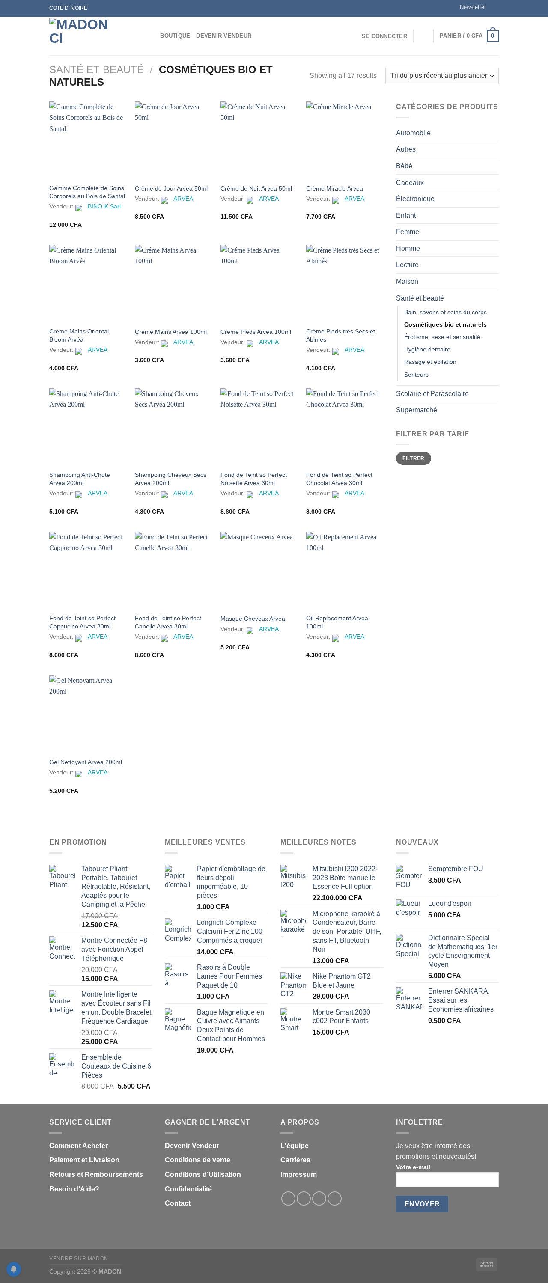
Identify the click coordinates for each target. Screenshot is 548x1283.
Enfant (406, 215)
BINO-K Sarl (104, 206)
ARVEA (183, 198)
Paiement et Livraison (84, 1160)
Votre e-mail (413, 1167)
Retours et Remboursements (96, 1174)
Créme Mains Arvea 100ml (171, 331)
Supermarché (416, 410)
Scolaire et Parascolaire (432, 393)
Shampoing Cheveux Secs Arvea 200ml (170, 478)
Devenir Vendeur (223, 36)
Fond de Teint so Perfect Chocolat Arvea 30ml (339, 478)
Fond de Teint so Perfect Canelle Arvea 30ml (168, 622)
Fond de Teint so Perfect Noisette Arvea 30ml (253, 478)
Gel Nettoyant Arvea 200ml (85, 762)
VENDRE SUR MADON (78, 1259)
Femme (407, 231)
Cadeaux (410, 182)
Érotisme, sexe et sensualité (442, 336)
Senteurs (416, 374)
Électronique (415, 198)
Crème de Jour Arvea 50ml (171, 188)
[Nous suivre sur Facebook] (288, 1198)
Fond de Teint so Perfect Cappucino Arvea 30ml (82, 622)
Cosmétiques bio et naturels (445, 324)
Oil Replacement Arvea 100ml (337, 622)
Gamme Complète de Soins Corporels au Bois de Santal (87, 192)
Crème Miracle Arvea (334, 188)
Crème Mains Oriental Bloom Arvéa (79, 335)
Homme (408, 248)
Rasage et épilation (430, 361)
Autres (406, 149)
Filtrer (413, 458)
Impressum (298, 1174)
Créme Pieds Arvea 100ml (255, 331)
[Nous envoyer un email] (494, 8)
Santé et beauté (96, 69)
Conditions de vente (197, 1160)
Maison (407, 281)
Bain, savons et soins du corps (445, 312)
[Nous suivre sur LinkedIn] (335, 1198)
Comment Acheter (78, 1145)
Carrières (295, 1160)
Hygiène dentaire (427, 349)
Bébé (404, 166)
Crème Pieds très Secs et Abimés (340, 335)
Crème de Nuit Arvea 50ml (256, 188)
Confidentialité (188, 1189)
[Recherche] (151, 36)
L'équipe (294, 1145)
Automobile (413, 133)
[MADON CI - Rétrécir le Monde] (92, 36)
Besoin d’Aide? (74, 1189)
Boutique (175, 36)
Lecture (407, 264)
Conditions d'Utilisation (203, 1174)
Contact (178, 1203)
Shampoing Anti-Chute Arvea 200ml (79, 478)
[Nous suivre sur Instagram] (304, 1198)
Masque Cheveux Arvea (252, 618)
